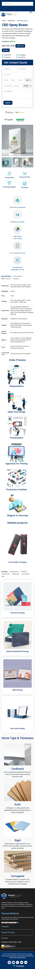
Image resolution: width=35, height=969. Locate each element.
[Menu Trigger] (30, 11)
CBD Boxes (11, 20)
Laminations (14, 571)
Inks (2, 576)
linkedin (26, 962)
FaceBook (9, 962)
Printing (4, 571)
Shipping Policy (21, 955)
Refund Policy (30, 955)
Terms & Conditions (11, 955)
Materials (15, 574)
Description (18, 276)
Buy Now (5, 50)
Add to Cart (20, 46)
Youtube (22, 962)
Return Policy (13, 957)
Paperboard (5, 574)
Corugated (25, 574)
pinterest (17, 962)
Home (4, 20)
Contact (16, 279)
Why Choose (6, 279)
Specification (6, 276)
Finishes (24, 571)
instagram (13, 962)
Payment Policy (21, 957)
